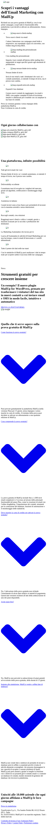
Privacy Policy (6, 823)
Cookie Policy (18, 823)
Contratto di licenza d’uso (10, 821)
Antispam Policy (27, 821)
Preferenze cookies (31, 823)
